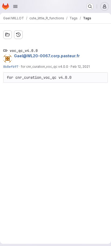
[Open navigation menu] (15, 6)
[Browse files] (7, 34)
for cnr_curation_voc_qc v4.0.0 (44, 67)
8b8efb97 (10, 67)
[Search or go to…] (90, 6)
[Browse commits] (18, 34)
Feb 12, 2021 (80, 67)
